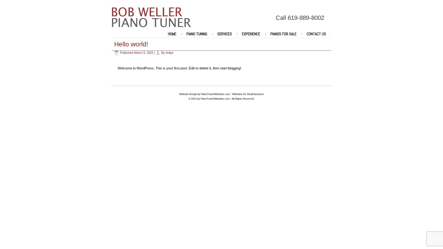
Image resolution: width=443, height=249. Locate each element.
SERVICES (224, 33)
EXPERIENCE (251, 33)
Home (172, 33)
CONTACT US (316, 33)
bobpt (169, 52)
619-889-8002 (306, 17)
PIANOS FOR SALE (283, 33)
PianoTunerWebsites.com (215, 94)
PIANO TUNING (196, 33)
